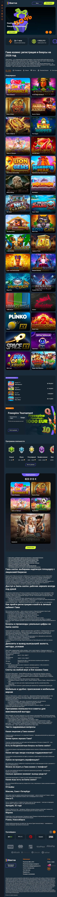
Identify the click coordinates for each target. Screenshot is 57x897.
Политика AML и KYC (28, 862)
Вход (37, 3)
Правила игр (26, 872)
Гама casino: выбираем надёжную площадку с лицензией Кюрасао (25, 557)
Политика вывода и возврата (31, 864)
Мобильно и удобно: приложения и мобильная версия (22, 565)
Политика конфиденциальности (31, 866)
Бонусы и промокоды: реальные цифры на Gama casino (22, 561)
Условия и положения (29, 874)
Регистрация (49, 3)
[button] (46, 32)
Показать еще (30, 547)
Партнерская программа (11, 865)
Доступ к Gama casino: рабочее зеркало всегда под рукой (23, 559)
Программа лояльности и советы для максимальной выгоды (24, 567)
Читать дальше (13, 430)
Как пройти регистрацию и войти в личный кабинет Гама (23, 560)
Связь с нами (50, 862)
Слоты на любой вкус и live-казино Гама (18, 564)
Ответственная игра (28, 868)
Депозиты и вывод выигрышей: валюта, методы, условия (23, 563)
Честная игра (26, 870)
